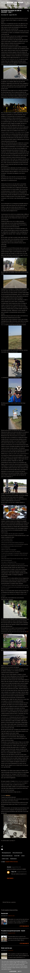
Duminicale (4, 913)
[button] (28, 11)
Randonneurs (13, 858)
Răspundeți (10, 878)
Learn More (12, 971)
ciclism (23, 855)
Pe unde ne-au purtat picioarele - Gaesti (13, 931)
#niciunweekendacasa (7, 855)
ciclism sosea (5, 858)
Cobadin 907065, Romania (11, 861)
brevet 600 (16, 855)
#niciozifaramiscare (17, 852)
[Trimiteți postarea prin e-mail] (2, 849)
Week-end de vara (6, 948)
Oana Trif (13, 871)
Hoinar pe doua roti (15, 3)
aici (27, 631)
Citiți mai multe (24, 926)
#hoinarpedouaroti (6, 852)
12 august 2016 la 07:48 (21, 871)
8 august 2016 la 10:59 (16, 867)
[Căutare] (28, 3)
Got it (19, 971)
